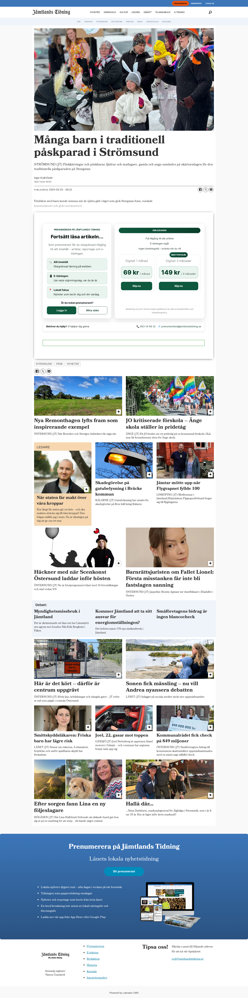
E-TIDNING (179, 12)
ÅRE (79, 22)
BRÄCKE (130, 22)
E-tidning (92, 953)
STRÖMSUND (101, 22)
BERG (140, 22)
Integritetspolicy (97, 978)
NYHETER (95, 12)
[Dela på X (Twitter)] (205, 189)
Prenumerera (95, 946)
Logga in (62, 310)
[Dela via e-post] (211, 189)
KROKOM (88, 22)
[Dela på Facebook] (200, 189)
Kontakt (92, 971)
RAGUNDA (166, 22)
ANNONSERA (196, 3)
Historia (92, 965)
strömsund (44, 364)
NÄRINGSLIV (110, 12)
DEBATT (147, 12)
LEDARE (136, 12)
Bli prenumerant (124, 871)
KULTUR (124, 12)
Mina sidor (92, 310)
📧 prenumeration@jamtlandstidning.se (179, 326)
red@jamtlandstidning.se (188, 959)
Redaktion (93, 959)
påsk (59, 364)
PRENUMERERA (180, 3)
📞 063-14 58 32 (146, 326)
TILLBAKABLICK (163, 12)
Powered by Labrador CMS (124, 992)
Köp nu (137, 286)
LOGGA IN (209, 3)
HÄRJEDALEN (152, 22)
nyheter (73, 364)
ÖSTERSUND (116, 22)
